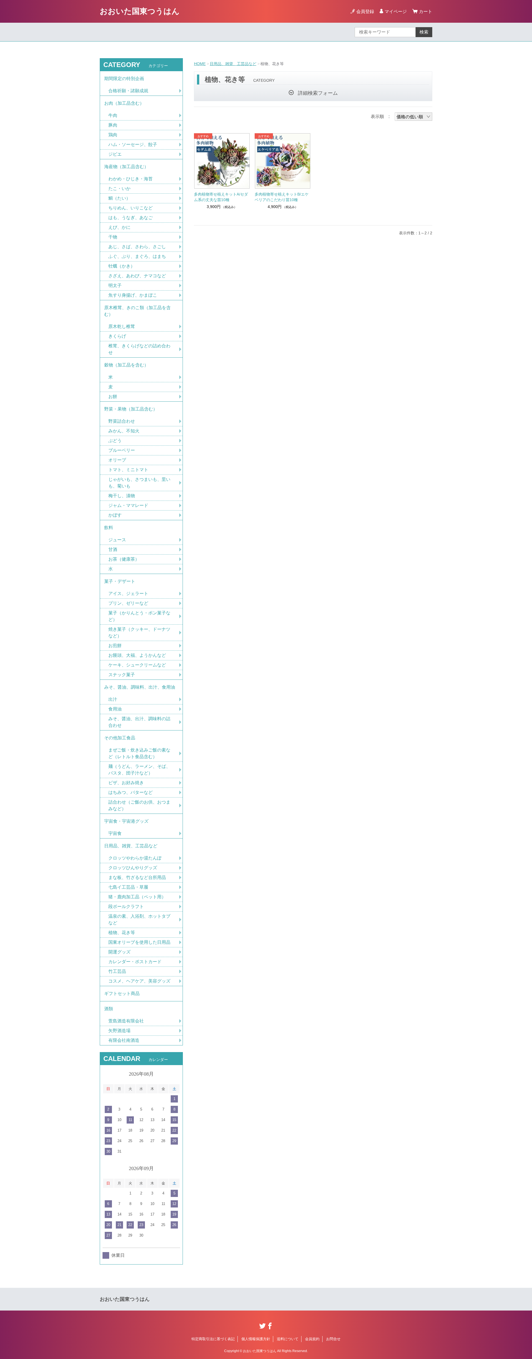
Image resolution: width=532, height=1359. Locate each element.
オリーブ (117, 460)
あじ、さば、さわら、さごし (137, 246)
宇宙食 (115, 833)
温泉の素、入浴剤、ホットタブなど (139, 919)
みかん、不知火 (123, 431)
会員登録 (365, 11)
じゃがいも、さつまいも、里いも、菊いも (139, 482)
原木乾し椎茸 (121, 326)
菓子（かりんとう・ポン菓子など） (139, 616)
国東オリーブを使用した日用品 (139, 942)
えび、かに (119, 227)
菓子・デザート (119, 581)
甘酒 (112, 549)
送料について (287, 1339)
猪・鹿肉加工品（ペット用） (137, 896)
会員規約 (312, 1339)
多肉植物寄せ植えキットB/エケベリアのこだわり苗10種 (282, 197)
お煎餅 (115, 645)
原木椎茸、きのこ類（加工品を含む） (137, 311)
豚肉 (112, 125)
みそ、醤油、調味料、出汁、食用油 (139, 687)
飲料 (108, 527)
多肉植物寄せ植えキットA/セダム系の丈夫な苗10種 (221, 197)
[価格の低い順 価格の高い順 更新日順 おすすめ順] (413, 116)
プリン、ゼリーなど (128, 603)
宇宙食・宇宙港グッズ (126, 821)
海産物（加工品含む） (126, 166)
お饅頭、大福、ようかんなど (137, 655)
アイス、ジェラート (128, 593)
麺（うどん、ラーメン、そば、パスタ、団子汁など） (139, 769)
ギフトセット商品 (122, 993)
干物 (112, 237)
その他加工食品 (119, 737)
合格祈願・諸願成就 (128, 90)
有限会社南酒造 (123, 1040)
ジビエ (115, 154)
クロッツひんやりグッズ (132, 867)
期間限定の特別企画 (124, 78)
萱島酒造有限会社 (126, 1021)
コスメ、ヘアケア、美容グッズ (139, 981)
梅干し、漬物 (121, 495)
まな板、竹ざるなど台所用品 (137, 877)
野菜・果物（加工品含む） (130, 409)
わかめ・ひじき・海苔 (130, 178)
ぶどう (115, 440)
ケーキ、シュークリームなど (137, 665)
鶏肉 (112, 134)
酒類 (108, 1008)
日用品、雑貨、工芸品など (233, 63)
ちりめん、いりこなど (130, 208)
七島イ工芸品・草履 (128, 887)
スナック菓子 (121, 674)
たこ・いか (119, 188)
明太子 (115, 285)
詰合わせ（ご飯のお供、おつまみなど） (139, 805)
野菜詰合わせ (121, 421)
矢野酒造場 (119, 1030)
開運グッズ (119, 952)
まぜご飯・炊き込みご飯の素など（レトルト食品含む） (139, 753)
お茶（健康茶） (123, 559)
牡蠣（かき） (121, 266)
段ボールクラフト (126, 906)
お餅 (112, 396)
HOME (200, 63)
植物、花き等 (121, 932)
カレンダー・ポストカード (135, 961)
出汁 (112, 699)
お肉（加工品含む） (124, 103)
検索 (424, 32)
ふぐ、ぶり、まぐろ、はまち (137, 256)
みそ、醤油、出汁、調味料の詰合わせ (139, 722)
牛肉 (112, 115)
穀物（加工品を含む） (126, 365)
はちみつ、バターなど (130, 792)
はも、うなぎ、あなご (130, 217)
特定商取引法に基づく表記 (213, 1339)
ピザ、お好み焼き (126, 782)
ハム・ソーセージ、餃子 (132, 144)
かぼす (115, 515)
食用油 (115, 709)
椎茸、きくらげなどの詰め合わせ (139, 349)
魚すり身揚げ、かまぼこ (132, 295)
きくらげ (117, 336)
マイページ (396, 11)
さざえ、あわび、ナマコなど (137, 275)
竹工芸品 (117, 971)
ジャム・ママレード (128, 505)
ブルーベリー (121, 450)
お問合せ (333, 1339)
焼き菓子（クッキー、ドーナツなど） (139, 632)
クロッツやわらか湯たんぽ (135, 858)
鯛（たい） (119, 198)
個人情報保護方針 (255, 1339)
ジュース (117, 539)
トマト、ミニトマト (128, 469)
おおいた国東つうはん (140, 11)
